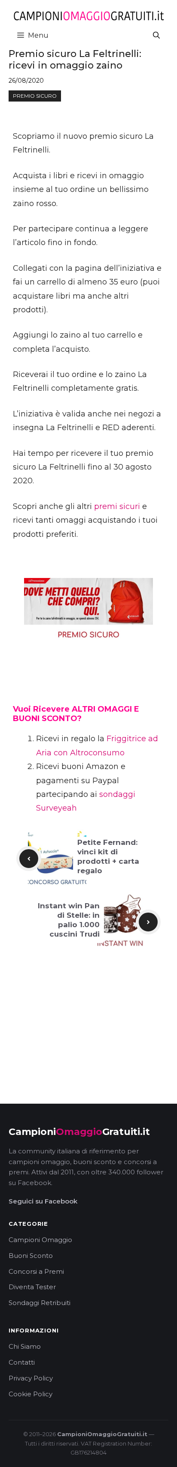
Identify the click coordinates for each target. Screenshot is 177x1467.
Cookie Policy (30, 1394)
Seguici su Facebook (43, 1201)
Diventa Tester (32, 1287)
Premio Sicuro (35, 96)
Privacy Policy (31, 1378)
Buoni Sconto (31, 1255)
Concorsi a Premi (36, 1271)
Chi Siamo (25, 1346)
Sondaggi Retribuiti (39, 1303)
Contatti (22, 1362)
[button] (156, 35)
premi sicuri (117, 506)
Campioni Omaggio (40, 1240)
